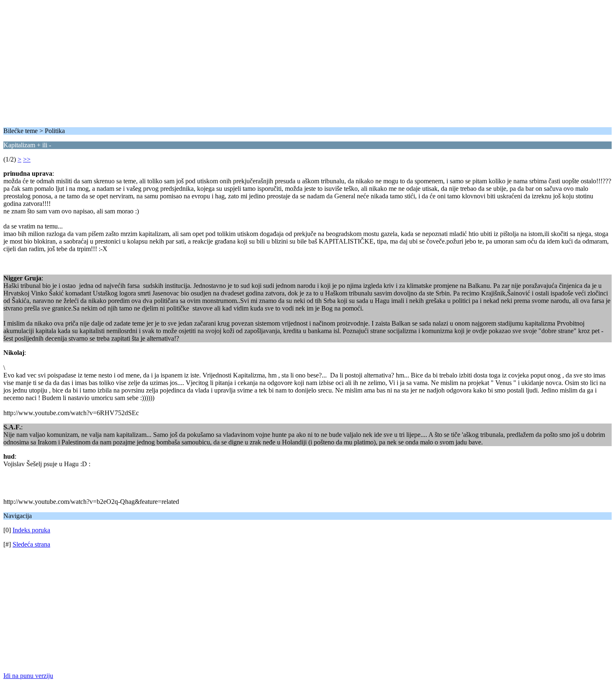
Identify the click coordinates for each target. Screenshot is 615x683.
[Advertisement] (254, 62)
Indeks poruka (31, 530)
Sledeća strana (31, 544)
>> (27, 159)
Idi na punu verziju (28, 675)
